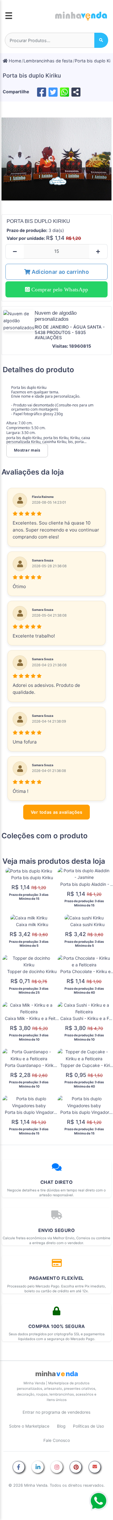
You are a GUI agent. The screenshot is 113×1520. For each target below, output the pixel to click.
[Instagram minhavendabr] (56, 1467)
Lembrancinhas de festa (48, 60)
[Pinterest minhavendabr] (75, 1467)
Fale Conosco (56, 1440)
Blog (61, 1426)
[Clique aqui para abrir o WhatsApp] (98, 1501)
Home (14, 60)
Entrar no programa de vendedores (56, 1412)
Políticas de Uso (88, 1426)
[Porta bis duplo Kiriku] (56, 159)
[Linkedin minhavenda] (37, 1467)
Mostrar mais (27, 450)
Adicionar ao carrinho (59, 272)
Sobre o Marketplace (29, 1426)
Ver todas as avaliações (57, 812)
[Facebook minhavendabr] (18, 1467)
